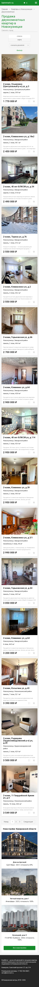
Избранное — (26, 3)
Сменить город (7, 30)
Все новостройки (19, 948)
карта (19, 40)
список (19, 36)
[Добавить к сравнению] (29, 101)
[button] (19, 45)
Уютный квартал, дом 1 (19, 899)
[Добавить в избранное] (33, 101)
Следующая (28, 822)
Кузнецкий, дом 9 (19, 935)
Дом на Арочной (19, 862)
